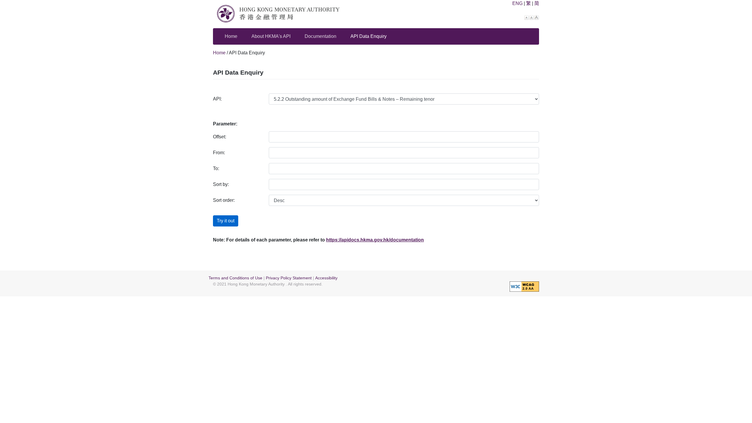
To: (216, 168)
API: (217, 98)
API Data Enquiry (368, 36)
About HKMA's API (271, 36)
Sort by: (221, 184)
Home (231, 36)
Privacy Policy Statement (289, 278)
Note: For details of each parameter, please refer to (269, 239)
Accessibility (326, 278)
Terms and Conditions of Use (235, 278)
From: (219, 152)
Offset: (219, 136)
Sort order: (224, 200)
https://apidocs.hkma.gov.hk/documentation (375, 239)
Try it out (225, 220)
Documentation (320, 36)
